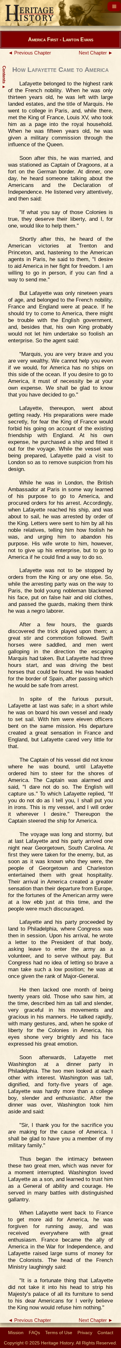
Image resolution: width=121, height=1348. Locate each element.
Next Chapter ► (96, 52)
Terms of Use (58, 1332)
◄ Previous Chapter (29, 52)
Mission (16, 1332)
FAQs (34, 1332)
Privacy (84, 1332)
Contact (105, 1332)
